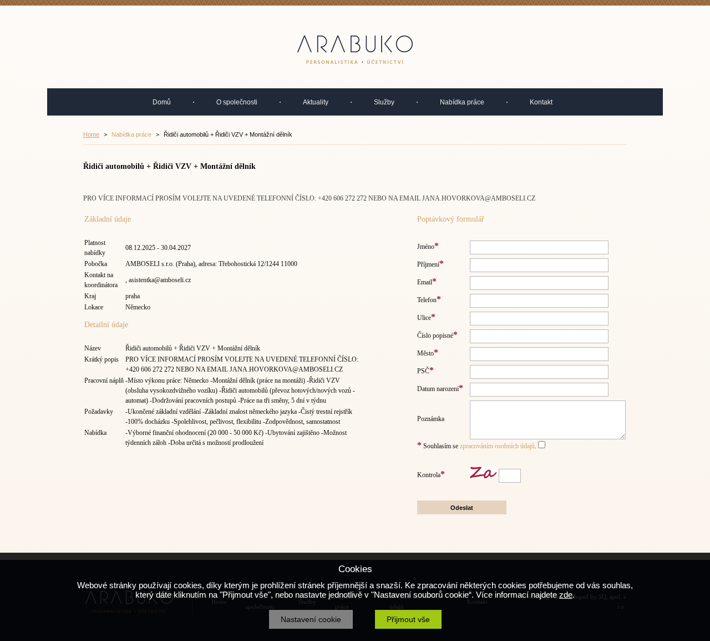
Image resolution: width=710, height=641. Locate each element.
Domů (162, 102)
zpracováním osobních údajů (497, 446)
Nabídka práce (462, 102)
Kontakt (541, 102)
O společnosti (236, 102)
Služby (384, 102)
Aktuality (315, 102)
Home (91, 134)
